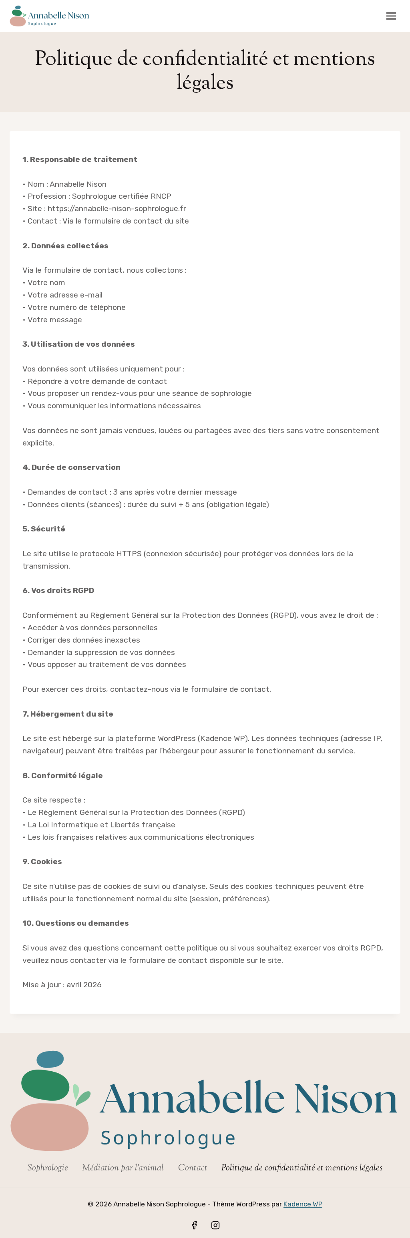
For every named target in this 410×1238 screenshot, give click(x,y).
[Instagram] (215, 1225)
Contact (192, 1168)
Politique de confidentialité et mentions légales (301, 1168)
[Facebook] (194, 1225)
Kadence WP (302, 1204)
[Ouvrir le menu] (391, 16)
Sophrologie (48, 1168)
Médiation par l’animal (123, 1168)
